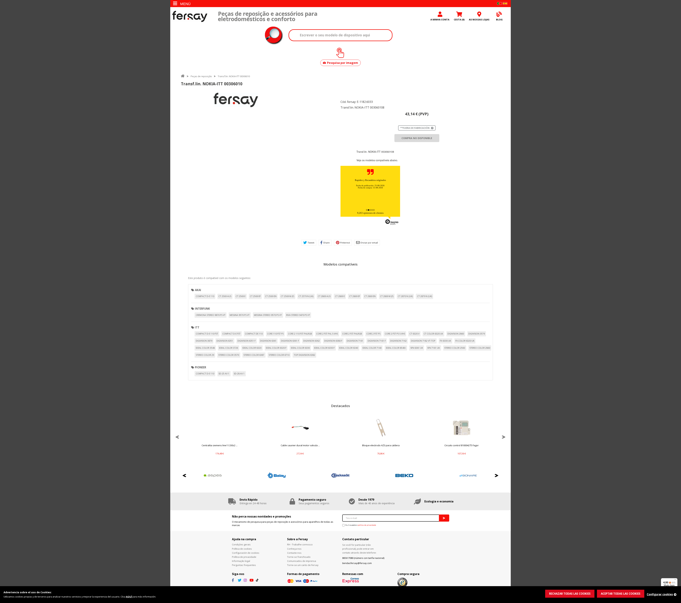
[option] (236, 100)
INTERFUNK (202, 308)
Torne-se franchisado (299, 556)
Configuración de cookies (245, 552)
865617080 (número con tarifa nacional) (363, 558)
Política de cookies (242, 548)
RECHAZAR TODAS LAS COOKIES (570, 593)
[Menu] (675, 580)
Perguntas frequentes (244, 565)
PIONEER (200, 367)
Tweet (311, 242)
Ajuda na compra (244, 539)
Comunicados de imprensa (301, 561)
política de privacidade (367, 525)
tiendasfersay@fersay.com (357, 563)
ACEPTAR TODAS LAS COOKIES (620, 593)
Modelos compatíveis (340, 264)
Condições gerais (241, 544)
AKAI (198, 290)
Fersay (189, 16)
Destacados (340, 405)
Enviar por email (369, 242)
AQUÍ (129, 596)
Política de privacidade (244, 556)
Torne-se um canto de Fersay (303, 565)
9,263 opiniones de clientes (370, 213)
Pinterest (345, 242)
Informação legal (241, 561)
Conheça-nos (294, 548)
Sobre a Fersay (297, 539)
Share (326, 242)
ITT (197, 327)
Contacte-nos (294, 552)
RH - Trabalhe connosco (300, 544)
